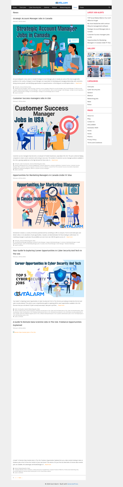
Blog (88, 119)
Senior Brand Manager (50, 243)
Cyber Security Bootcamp (74, 310)
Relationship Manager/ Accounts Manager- (28, 90)
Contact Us (91, 122)
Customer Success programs (27, 166)
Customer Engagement (33, 165)
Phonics (90, 137)
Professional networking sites (71, 469)
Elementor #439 (92, 128)
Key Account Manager (69, 88)
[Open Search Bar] (109, 7)
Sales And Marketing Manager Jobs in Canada (34, 243)
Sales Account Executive (44, 90)
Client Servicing (31, 88)
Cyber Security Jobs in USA (26, 312)
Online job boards (37, 469)
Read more (79, 83)
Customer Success (65, 165)
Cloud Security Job (30, 310)
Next (20, 477)
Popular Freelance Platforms (57, 469)
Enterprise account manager (56, 88)
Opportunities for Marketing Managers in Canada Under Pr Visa (42, 175)
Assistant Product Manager (38, 242)
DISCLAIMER (91, 125)
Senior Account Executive (19, 91)
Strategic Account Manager (31, 91)
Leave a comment (19, 93)
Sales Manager (65, 90)
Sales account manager (56, 90)
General (46, 7)
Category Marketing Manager (53, 242)
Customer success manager (42, 88)
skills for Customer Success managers (40, 168)
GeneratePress (72, 484)
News (75, 7)
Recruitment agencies (18, 471)
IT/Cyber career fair (20, 313)
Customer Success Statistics (42, 166)
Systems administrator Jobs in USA (65, 313)
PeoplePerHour (46, 469)
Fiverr (25, 469)
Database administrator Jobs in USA (41, 312)
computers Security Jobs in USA (42, 310)
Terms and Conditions (94, 143)
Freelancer (30, 469)
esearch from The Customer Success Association (61, 166)
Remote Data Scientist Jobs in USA (32, 471)
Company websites (19, 469)
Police (82, 7)
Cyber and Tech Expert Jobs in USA (59, 310)
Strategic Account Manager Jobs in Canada (32, 18)
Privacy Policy (91, 140)
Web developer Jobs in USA (22, 315)
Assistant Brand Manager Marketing (23, 242)
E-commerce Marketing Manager (68, 242)
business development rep (21, 165)
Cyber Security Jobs (35, 7)
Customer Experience (45, 165)
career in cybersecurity (20, 310)
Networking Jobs (65, 7)
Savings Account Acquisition (76, 90)
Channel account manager (21, 88)
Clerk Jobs (23, 7)
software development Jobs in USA (48, 313)
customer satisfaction (55, 165)
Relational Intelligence (25, 168)
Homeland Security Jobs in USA (58, 312)
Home (15, 7)
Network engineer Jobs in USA (32, 313)
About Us (90, 116)
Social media (43, 471)
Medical (54, 7)
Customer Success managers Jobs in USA (32, 98)
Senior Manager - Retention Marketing (65, 243)
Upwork (49, 471)
